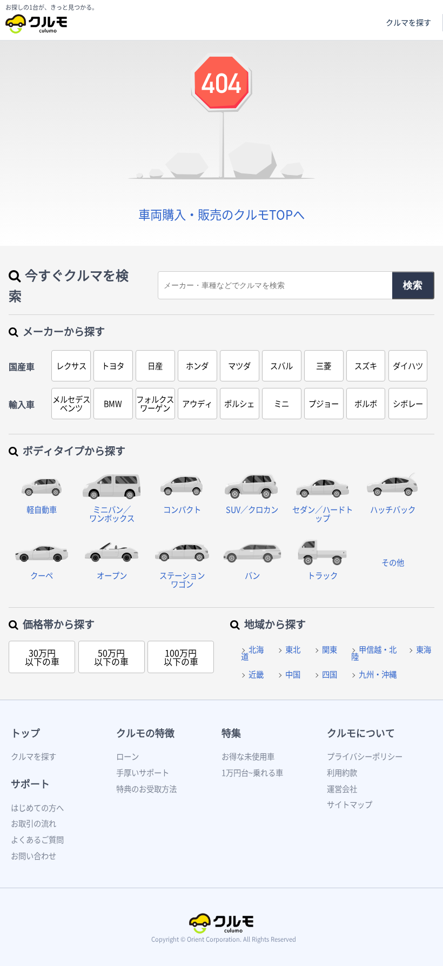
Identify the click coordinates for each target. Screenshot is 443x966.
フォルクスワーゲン (155, 403)
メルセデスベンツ (71, 403)
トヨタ (113, 366)
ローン (127, 756)
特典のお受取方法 (146, 789)
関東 (329, 649)
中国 (292, 674)
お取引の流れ (33, 823)
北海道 (252, 652)
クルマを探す (408, 22)
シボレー (408, 404)
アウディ (197, 404)
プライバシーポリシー (364, 756)
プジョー (323, 404)
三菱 (323, 366)
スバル (281, 366)
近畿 (256, 674)
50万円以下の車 (111, 657)
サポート (30, 783)
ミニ (281, 404)
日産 (155, 366)
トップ (25, 733)
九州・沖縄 (378, 674)
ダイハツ (408, 366)
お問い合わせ (33, 856)
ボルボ (365, 404)
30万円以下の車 (42, 657)
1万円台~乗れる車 (252, 773)
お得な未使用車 (248, 756)
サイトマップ (349, 804)
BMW (113, 404)
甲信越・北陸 (374, 652)
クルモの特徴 (145, 733)
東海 (423, 649)
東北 (292, 649)
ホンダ (197, 366)
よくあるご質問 (37, 840)
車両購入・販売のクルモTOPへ (221, 214)
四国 (329, 674)
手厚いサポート (142, 773)
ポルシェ (239, 404)
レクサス (71, 366)
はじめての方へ (37, 808)
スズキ (365, 366)
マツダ (239, 366)
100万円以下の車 (181, 657)
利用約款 (342, 773)
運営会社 (342, 789)
